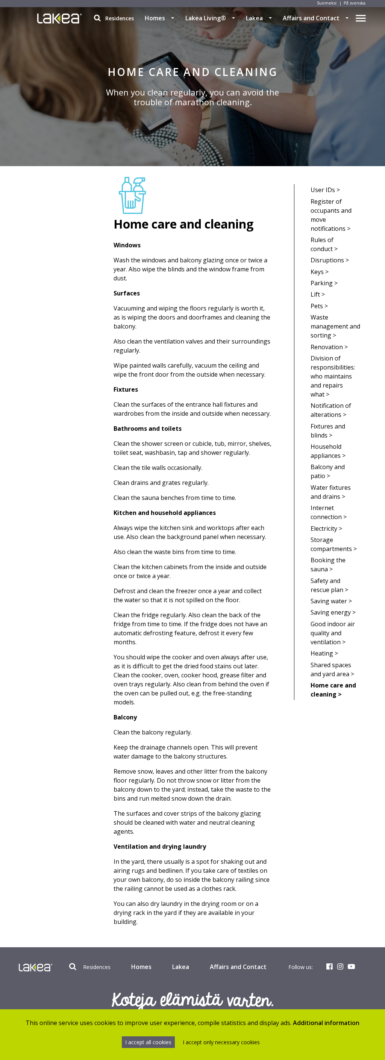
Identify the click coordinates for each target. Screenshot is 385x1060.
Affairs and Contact (311, 18)
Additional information (326, 1023)
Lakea (254, 18)
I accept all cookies (148, 1042)
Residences (119, 18)
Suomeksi (326, 3)
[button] (172, 18)
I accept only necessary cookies (221, 1042)
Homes (155, 18)
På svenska (354, 3)
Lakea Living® (205, 18)
